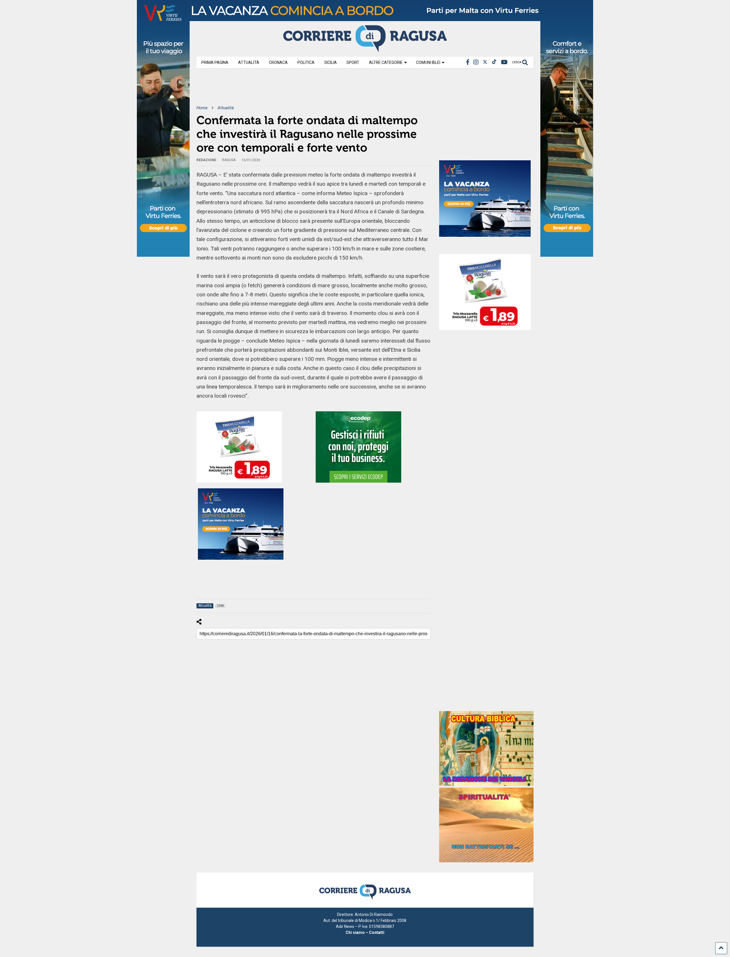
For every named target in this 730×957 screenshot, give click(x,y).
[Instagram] (475, 62)
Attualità (248, 62)
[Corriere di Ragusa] (365, 49)
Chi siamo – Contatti (365, 932)
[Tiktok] (494, 62)
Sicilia (330, 62)
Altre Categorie (386, 62)
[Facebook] (467, 62)
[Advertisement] (300, 91)
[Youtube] (504, 62)
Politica (306, 62)
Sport (352, 62)
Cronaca (278, 62)
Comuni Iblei (428, 62)
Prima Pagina (214, 62)
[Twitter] (485, 62)
